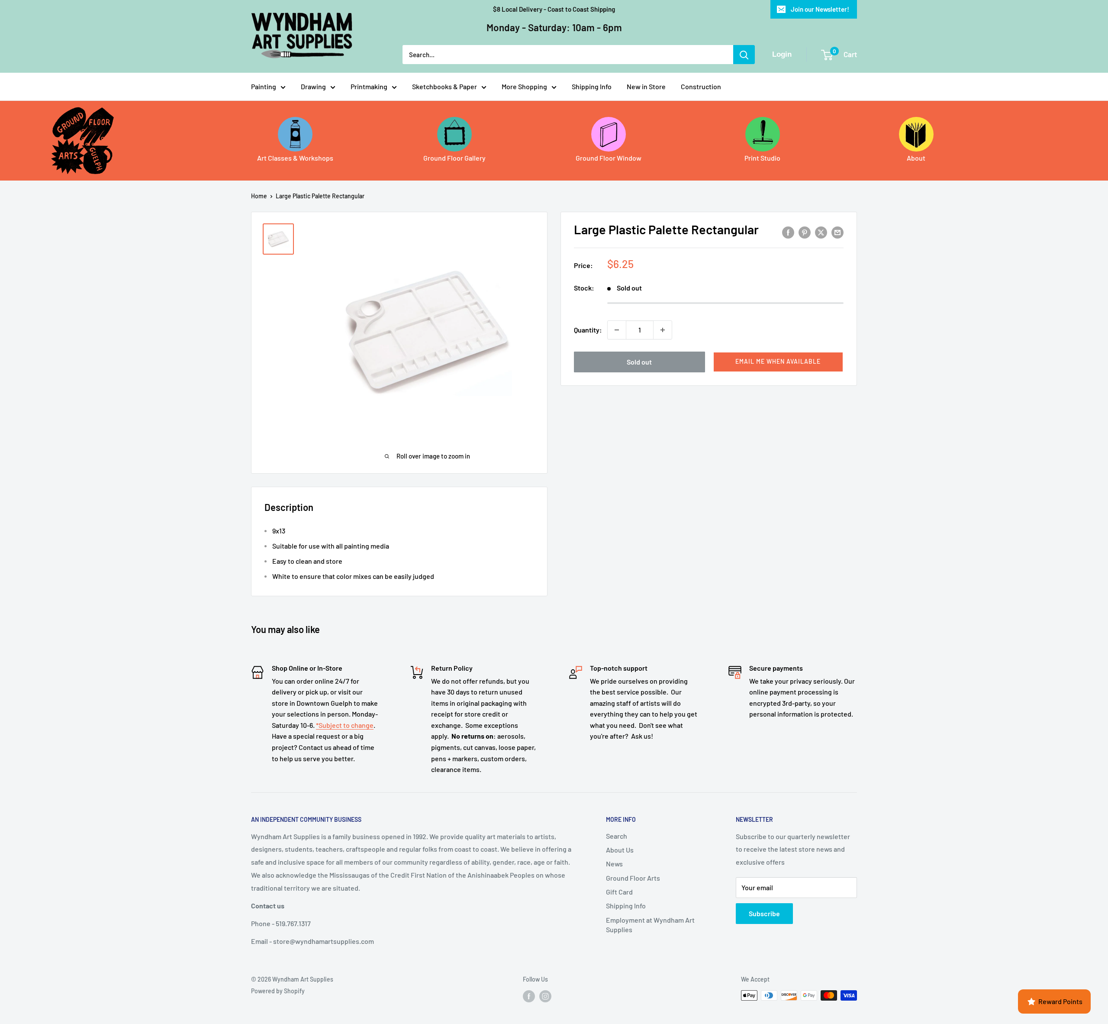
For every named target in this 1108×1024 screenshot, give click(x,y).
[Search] (744, 54)
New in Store (646, 86)
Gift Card (619, 892)
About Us (620, 850)
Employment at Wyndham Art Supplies (650, 925)
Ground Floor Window (608, 158)
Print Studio (762, 158)
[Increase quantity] (663, 330)
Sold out (639, 362)
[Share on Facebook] (788, 232)
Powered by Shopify (278, 991)
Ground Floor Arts (633, 878)
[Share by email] (837, 232)
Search (616, 836)
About (916, 158)
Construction (701, 86)
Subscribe (764, 913)
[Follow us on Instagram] (545, 996)
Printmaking (369, 86)
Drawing (313, 86)
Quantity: (588, 330)
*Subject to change (345, 725)
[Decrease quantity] (617, 330)
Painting (263, 86)
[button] (778, 362)
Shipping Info (592, 86)
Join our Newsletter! (820, 9)
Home (259, 196)
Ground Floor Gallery (454, 158)
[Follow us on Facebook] (529, 996)
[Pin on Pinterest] (805, 232)
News (614, 863)
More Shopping (524, 86)
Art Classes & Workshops (295, 158)
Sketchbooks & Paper (444, 86)
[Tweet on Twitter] (821, 232)
